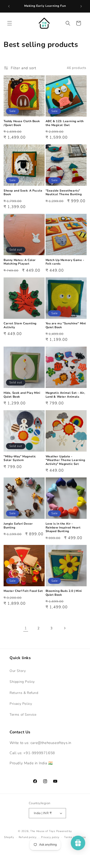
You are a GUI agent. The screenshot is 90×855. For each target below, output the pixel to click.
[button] (9, 23)
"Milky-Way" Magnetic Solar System (20, 458)
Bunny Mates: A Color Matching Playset (20, 262)
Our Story (18, 671)
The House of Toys (42, 831)
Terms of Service (23, 714)
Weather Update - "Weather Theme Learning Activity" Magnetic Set (65, 460)
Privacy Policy (21, 703)
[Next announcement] (81, 6)
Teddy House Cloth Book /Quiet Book (22, 123)
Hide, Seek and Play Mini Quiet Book (22, 395)
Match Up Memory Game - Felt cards (65, 262)
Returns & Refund (24, 693)
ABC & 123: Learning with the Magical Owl (65, 123)
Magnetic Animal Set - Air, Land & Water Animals (65, 395)
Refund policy (28, 837)
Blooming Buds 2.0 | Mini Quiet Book (64, 593)
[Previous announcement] (9, 6)
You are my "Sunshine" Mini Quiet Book (66, 325)
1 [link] (25, 628)
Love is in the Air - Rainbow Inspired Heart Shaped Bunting (63, 527)
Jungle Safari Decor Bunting (18, 525)
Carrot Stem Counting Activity (20, 325)
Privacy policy (50, 837)
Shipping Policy (22, 681)
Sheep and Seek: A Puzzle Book (23, 192)
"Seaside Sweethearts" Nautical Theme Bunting (64, 192)
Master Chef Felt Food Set (23, 591)
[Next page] (64, 628)
